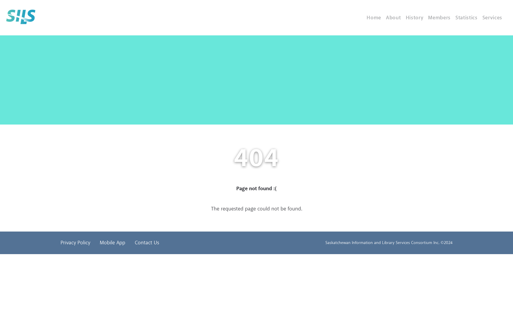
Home (374, 18)
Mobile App (112, 243)
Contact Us (147, 243)
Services (492, 18)
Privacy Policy (75, 243)
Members (439, 18)
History (415, 18)
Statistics (466, 18)
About (393, 18)
